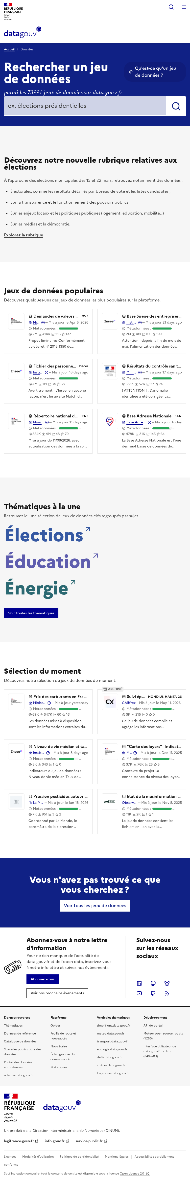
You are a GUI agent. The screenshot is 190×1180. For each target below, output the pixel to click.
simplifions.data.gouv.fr (113, 1025)
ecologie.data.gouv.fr (112, 1049)
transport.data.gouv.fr (113, 1041)
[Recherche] (171, 7)
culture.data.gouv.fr (111, 1065)
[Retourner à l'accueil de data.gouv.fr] (22, 33)
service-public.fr (89, 1141)
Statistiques (58, 1067)
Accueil (9, 49)
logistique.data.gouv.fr (113, 1073)
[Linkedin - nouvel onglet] (139, 983)
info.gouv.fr (55, 1141)
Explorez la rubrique (23, 235)
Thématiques (13, 1025)
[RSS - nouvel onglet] (167, 993)
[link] (31, 613)
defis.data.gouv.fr (109, 1057)
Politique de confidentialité (79, 1156)
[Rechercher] (176, 106)
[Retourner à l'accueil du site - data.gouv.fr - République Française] (62, 1108)
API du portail (153, 1025)
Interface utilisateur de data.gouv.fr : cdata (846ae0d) (159, 1051)
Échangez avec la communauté (62, 1057)
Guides (55, 1025)
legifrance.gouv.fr (19, 1141)
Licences (10, 1156)
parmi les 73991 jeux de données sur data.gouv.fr (63, 92)
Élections (43, 534)
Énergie (36, 587)
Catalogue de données (20, 1041)
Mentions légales (116, 1156)
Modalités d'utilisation (38, 1156)
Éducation (47, 560)
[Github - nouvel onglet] (153, 993)
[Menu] (184, 7)
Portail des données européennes (18, 1064)
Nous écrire (58, 1046)
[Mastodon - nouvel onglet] (153, 983)
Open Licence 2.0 (132, 1173)
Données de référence (20, 1033)
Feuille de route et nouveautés (63, 1036)
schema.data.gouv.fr (18, 1075)
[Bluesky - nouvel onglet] (167, 983)
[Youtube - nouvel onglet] (139, 993)
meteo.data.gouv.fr (110, 1033)
